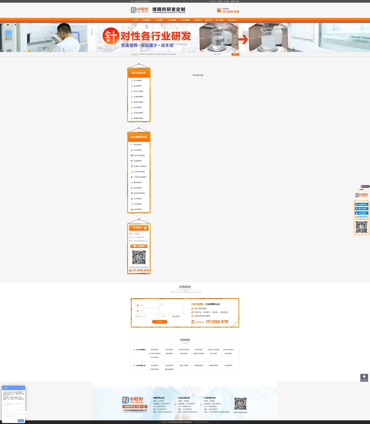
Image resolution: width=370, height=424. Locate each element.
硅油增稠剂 (138, 86)
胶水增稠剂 (172, 20)
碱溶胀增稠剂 (138, 102)
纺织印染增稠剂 (139, 155)
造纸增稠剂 (138, 204)
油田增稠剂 (138, 209)
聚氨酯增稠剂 (138, 118)
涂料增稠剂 (146, 20)
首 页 (135, 20)
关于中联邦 (212, 1)
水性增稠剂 (138, 80)
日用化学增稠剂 (139, 171)
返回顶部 (364, 380)
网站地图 (219, 1)
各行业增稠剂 (185, 20)
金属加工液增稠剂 (140, 166)
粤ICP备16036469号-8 (201, 422)
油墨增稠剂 (164, 54)
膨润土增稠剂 (138, 91)
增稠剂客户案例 (235, 1)
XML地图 (226, 1)
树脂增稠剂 (138, 188)
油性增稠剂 (138, 107)
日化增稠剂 (159, 20)
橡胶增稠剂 (138, 182)
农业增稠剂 (138, 198)
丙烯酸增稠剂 (138, 97)
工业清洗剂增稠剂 (140, 177)
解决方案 (198, 20)
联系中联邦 (232, 20)
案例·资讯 (208, 20)
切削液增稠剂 (172, 54)
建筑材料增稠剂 (139, 193)
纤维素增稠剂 (138, 113)
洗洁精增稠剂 (150, 54)
